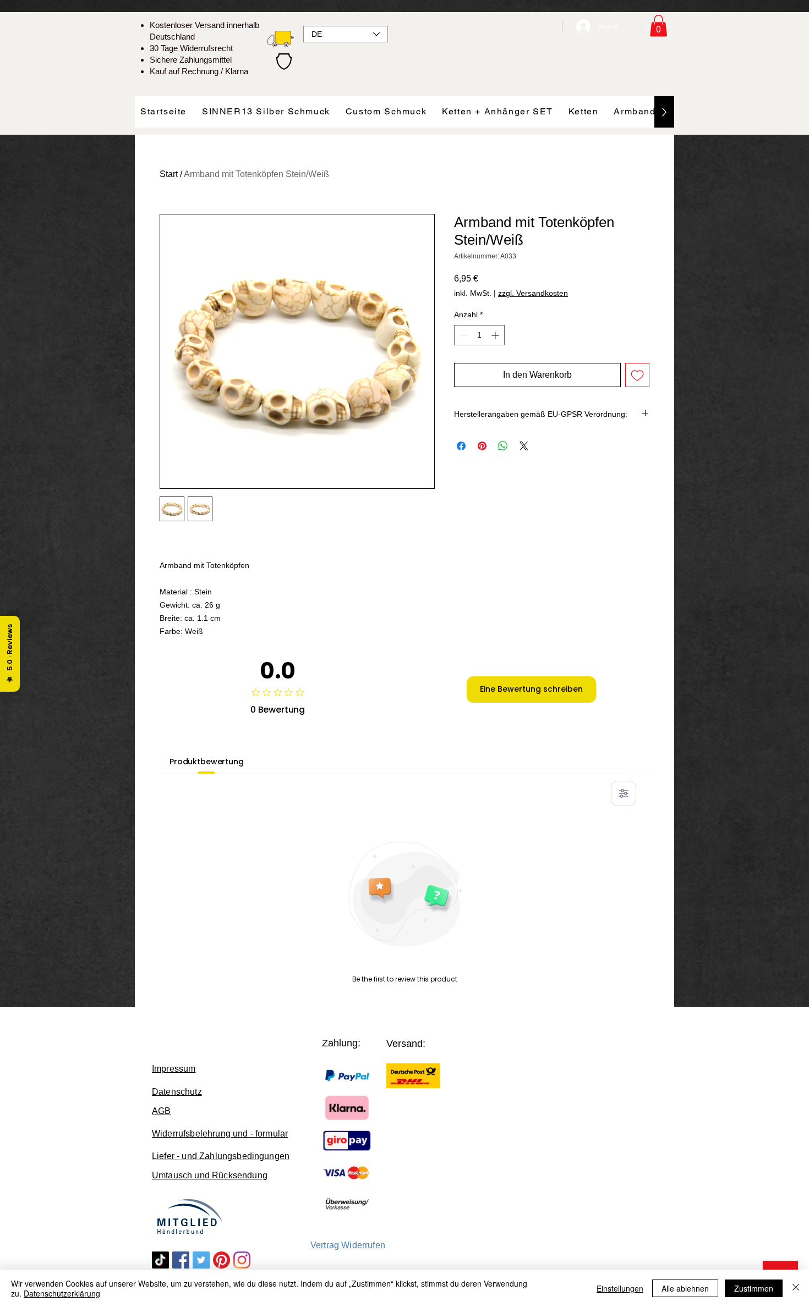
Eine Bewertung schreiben (531, 688)
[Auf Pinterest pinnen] (482, 446)
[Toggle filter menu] (623, 793)
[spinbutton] (479, 335)
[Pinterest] (221, 1260)
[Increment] (496, 335)
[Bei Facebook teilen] (461, 446)
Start (169, 174)
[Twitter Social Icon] (201, 1260)
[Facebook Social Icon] (180, 1260)
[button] (658, 25)
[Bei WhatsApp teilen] (503, 446)
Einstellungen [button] (620, 1288)
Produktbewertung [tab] (207, 761)
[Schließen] (795, 1288)
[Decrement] (462, 335)
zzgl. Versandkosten (533, 293)
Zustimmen (753, 1288)
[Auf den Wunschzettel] (637, 375)
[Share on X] (524, 446)
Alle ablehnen (685, 1288)
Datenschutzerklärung (62, 1293)
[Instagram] (241, 1260)
